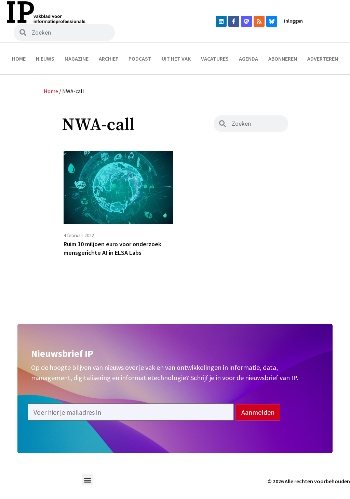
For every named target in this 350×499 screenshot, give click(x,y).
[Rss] (259, 21)
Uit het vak (176, 58)
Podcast (140, 58)
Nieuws (45, 58)
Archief (108, 58)
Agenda (248, 58)
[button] (87, 479)
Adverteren (322, 58)
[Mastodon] (246, 21)
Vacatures (215, 58)
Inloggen (293, 21)
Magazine (77, 58)
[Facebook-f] (233, 21)
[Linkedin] (221, 21)
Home (19, 58)
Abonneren (282, 58)
